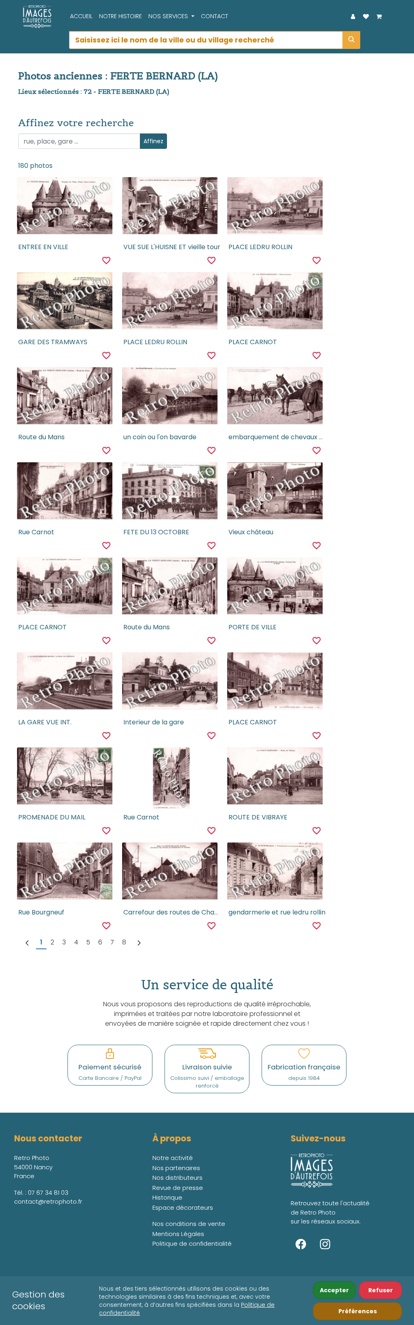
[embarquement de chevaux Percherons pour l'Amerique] (274, 398)
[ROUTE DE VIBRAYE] (274, 778)
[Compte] (352, 16)
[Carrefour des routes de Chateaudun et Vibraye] (169, 873)
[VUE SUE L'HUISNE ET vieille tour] (169, 208)
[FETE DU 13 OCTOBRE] (169, 493)
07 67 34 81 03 (48, 1192)
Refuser (380, 1290)
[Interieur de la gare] (169, 683)
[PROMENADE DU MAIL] (64, 778)
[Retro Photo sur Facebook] (301, 1244)
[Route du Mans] (64, 398)
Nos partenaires (176, 1168)
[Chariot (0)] (378, 16)
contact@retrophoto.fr (48, 1201)
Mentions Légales (178, 1234)
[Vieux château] (274, 493)
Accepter (334, 1290)
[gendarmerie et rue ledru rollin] (274, 873)
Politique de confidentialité (192, 1243)
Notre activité (172, 1158)
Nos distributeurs (177, 1177)
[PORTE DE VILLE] (274, 588)
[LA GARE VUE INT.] (64, 683)
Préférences (357, 1311)
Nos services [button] (169, 16)
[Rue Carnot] (64, 493)
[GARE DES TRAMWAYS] (64, 303)
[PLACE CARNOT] (274, 303)
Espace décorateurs (182, 1207)
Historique (167, 1197)
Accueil (81, 16)
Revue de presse (177, 1187)
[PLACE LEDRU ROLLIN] (274, 208)
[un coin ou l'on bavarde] (169, 398)
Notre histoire (120, 16)
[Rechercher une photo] (351, 40)
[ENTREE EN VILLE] (64, 208)
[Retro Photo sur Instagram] (325, 1244)
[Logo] (35, 16)
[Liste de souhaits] (365, 16)
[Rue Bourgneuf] (64, 873)
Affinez (153, 141)
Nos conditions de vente (188, 1223)
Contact (214, 16)
